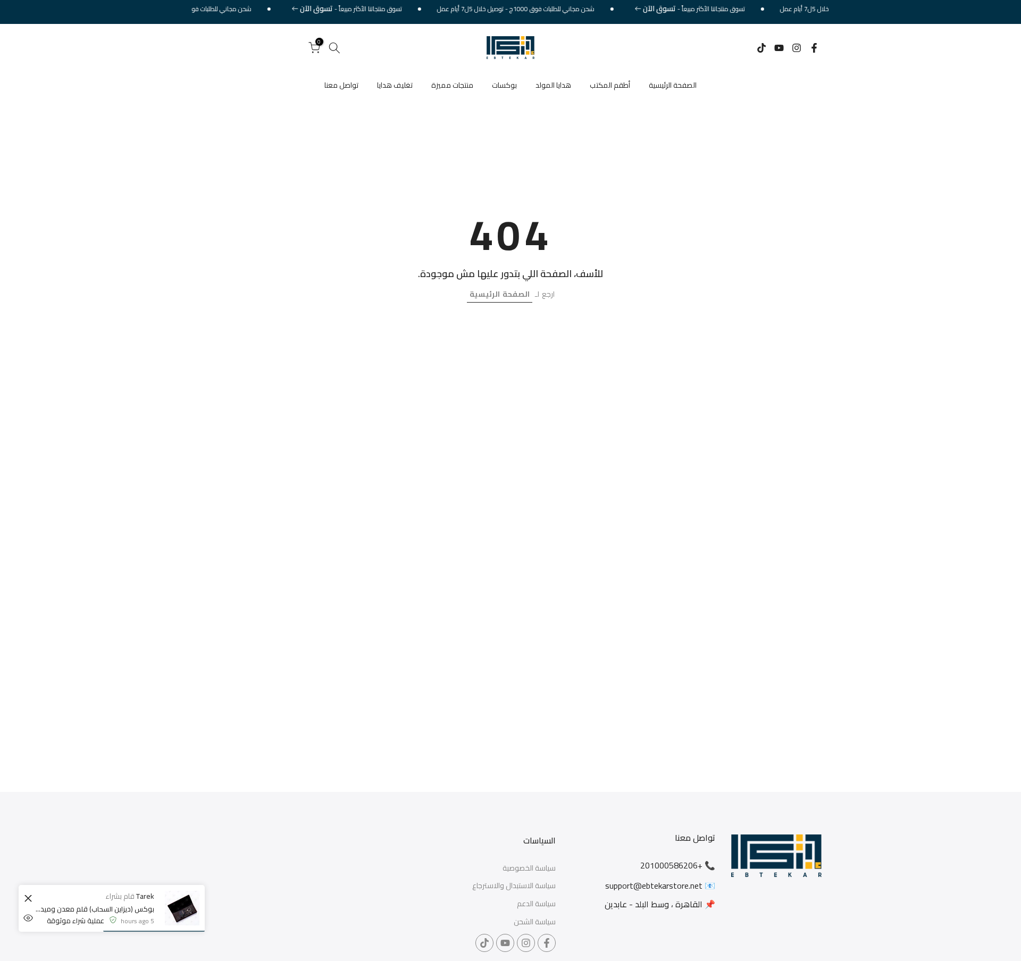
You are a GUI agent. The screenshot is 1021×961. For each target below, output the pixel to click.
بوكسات (504, 85)
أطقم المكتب (610, 85)
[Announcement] (706, 9)
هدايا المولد (553, 85)
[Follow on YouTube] (779, 47)
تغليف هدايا (395, 85)
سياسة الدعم (536, 904)
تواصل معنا (341, 85)
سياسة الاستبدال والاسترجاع (514, 886)
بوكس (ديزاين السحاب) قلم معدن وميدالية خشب (94, 909)
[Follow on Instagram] (796, 47)
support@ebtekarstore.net (653, 885)
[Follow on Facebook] (814, 47)
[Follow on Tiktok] (761, 47)
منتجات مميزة (452, 85)
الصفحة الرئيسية (673, 85)
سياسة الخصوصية (529, 868)
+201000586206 (671, 865)
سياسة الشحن (535, 922)
